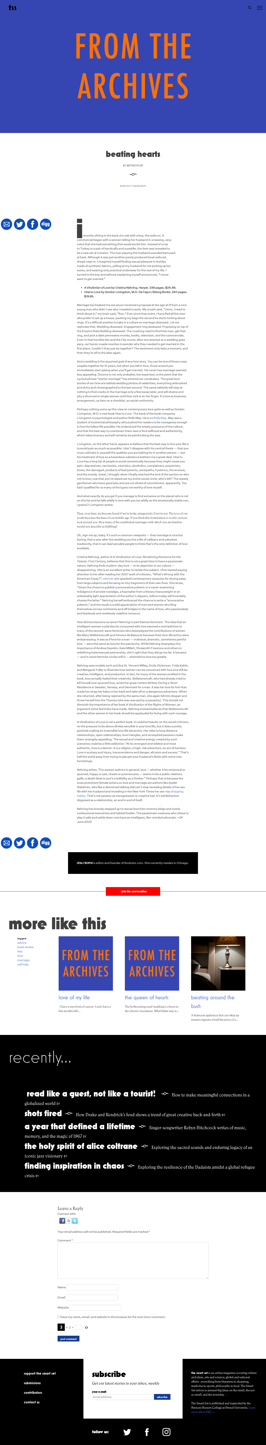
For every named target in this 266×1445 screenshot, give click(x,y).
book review (25, 947)
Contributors (33, 1392)
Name (62, 1287)
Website (63, 1307)
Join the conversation (133, 891)
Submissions (32, 1383)
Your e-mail (99, 1391)
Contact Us (32, 1402)
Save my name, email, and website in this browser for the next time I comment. (113, 1317)
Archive (126, 185)
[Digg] (45, 224)
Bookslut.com (133, 863)
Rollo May (160, 418)
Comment (65, 1240)
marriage (23, 960)
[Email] (6, 224)
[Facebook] (32, 224)
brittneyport (135, 165)
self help (23, 964)
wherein (108, 578)
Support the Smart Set (40, 1373)
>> (226, 1394)
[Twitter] (19, 224)
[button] (62, 1222)
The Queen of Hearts (146, 997)
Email (61, 1297)
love (20, 955)
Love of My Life (74, 997)
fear (20, 951)
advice (21, 942)
